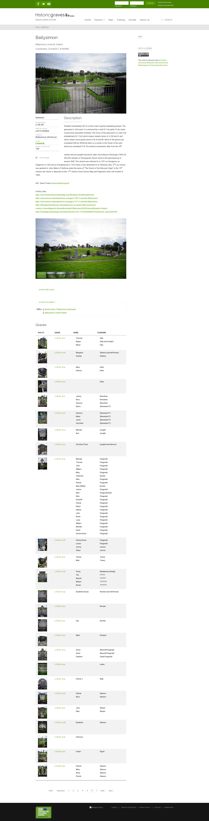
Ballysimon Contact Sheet (56, 313)
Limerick (40, 143)
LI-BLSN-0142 (60, 635)
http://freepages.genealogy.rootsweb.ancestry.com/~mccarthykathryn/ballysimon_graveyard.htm (76, 212)
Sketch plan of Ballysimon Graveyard (60, 309)
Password (134, 6)
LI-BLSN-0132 (60, 413)
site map (157, 807)
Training (121, 20)
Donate (132, 20)
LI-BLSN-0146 (60, 693)
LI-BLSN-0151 (60, 766)
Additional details (47, 290)
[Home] (55, 15)
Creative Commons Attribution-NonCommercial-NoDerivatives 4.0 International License (153, 62)
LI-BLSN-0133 (60, 430)
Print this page (44, 158)
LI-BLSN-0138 (60, 571)
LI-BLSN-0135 (60, 459)
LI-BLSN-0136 (60, 540)
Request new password (165, 5)
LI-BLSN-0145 (60, 679)
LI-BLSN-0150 (60, 751)
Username (119, 6)
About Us (144, 20)
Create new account (164, 2)
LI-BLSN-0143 (60, 650)
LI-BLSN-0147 (60, 708)
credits (114, 807)
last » (111, 791)
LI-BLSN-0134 (60, 444)
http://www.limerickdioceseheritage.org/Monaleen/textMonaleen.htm (65, 195)
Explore (98, 20)
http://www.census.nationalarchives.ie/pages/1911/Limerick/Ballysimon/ (67, 201)
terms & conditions (128, 807)
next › (103, 791)
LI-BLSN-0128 (60, 353)
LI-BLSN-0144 (60, 664)
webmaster (168, 807)
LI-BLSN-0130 (60, 382)
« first (50, 791)
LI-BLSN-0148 (60, 722)
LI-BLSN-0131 (60, 396)
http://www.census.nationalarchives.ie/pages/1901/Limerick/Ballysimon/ (67, 198)
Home (88, 20)
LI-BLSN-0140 (60, 606)
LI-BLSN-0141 (60, 621)
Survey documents (47, 302)
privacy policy (145, 807)
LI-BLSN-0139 (60, 592)
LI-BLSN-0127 (60, 338)
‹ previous (60, 791)
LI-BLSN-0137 (60, 557)
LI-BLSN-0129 (60, 367)
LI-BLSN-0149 (60, 737)
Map (110, 20)
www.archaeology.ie (60, 183)
